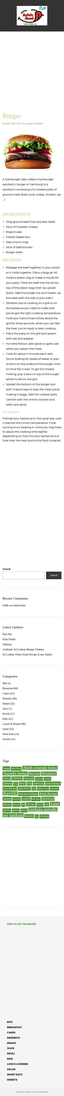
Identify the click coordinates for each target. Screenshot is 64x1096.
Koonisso (16, 799)
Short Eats (8, 734)
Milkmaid (48, 798)
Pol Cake (30, 804)
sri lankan (13, 815)
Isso (33, 788)
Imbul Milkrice (24, 788)
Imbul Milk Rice (9, 788)
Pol (23, 805)
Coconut (39, 779)
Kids (5, 718)
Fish (29, 783)
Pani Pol (7, 634)
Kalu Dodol (9, 639)
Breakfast (39, 123)
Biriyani (34, 773)
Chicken (17, 778)
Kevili (6, 713)
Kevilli (10, 793)
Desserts (7, 698)
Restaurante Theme (23, 1092)
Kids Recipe (48, 794)
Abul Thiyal (16, 768)
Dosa (16, 784)
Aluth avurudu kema (40, 768)
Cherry (6, 778)
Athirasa (7, 644)
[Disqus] (32, 497)
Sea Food (7, 810)
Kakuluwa (54, 788)
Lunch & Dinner (11, 723)
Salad (6, 729)
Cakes (6, 693)
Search (7, 569)
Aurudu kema (15, 773)
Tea (36, 816)
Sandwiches (19, 605)
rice (46, 804)
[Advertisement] (32, 65)
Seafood (16, 810)
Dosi (22, 783)
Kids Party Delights (28, 794)
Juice (5, 708)
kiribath (7, 798)
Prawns (40, 805)
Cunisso (47, 779)
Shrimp (24, 810)
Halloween (38, 783)
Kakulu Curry (42, 788)
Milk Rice (7, 805)
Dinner (7, 783)
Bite (5, 683)
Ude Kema (44, 816)
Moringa (16, 805)
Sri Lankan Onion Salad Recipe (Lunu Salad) (27, 654)
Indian (6, 703)
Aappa (6, 768)
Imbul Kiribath (53, 783)
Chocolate (29, 778)
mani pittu (36, 799)
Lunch (26, 798)
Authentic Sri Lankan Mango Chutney (23, 649)
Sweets (6, 739)
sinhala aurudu (43, 809)
